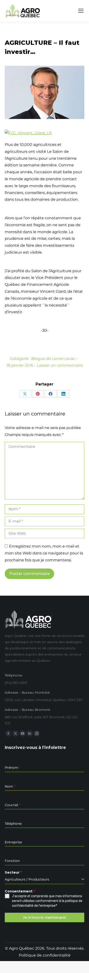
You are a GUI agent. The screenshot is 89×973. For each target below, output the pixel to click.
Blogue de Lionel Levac (53, 358)
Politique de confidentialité (44, 955)
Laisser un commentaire (60, 365)
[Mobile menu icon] (81, 10)
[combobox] (44, 879)
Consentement (20, 891)
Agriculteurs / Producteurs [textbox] (27, 879)
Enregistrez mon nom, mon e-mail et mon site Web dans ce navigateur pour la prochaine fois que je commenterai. (44, 553)
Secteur (13, 872)
